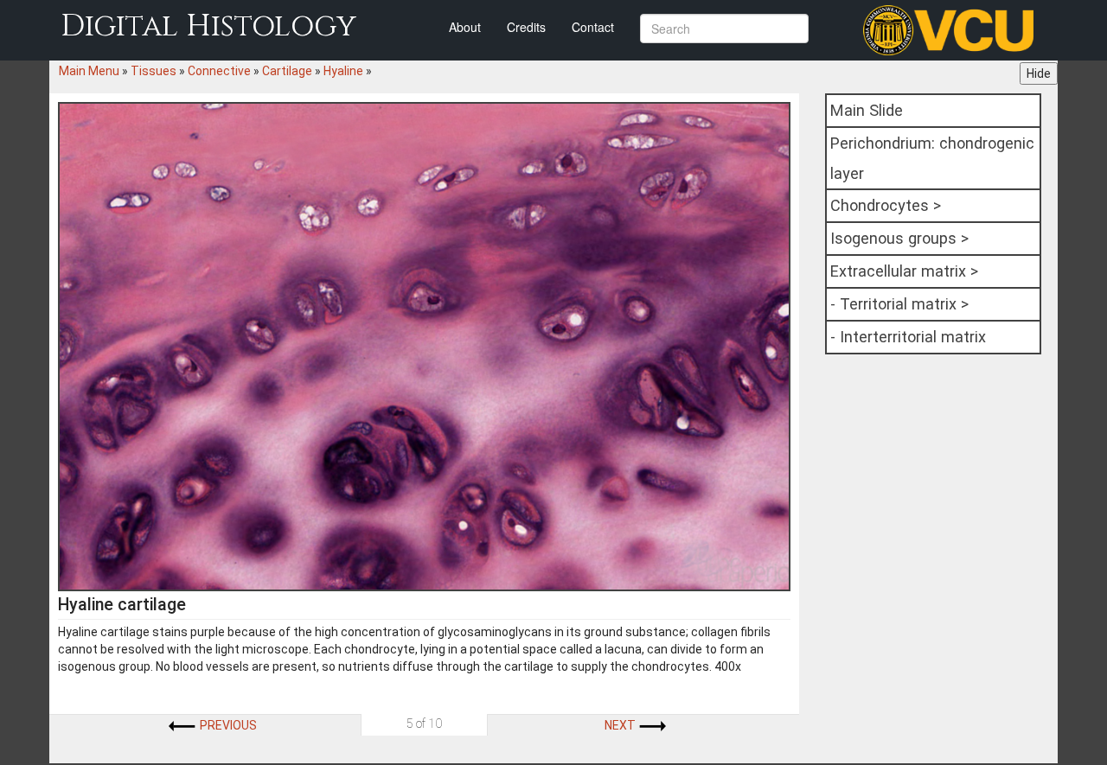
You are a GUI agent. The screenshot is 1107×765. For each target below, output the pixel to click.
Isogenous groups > (899, 238)
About (465, 26)
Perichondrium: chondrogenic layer (932, 158)
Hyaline (343, 71)
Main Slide (866, 110)
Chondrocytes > (885, 205)
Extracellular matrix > (904, 271)
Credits (526, 26)
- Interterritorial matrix (908, 337)
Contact (593, 26)
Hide (1039, 73)
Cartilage (287, 71)
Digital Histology (208, 26)
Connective (219, 71)
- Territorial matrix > (899, 304)
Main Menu (89, 71)
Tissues (153, 71)
